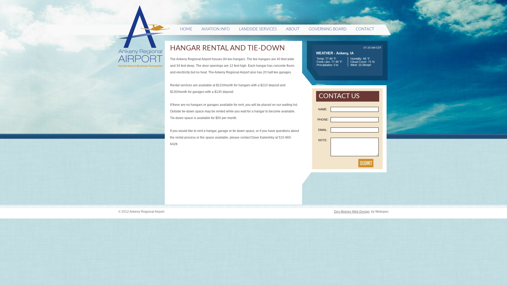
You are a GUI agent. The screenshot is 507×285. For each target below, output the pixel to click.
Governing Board (327, 29)
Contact (365, 29)
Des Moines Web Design (352, 211)
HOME (186, 29)
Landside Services (258, 29)
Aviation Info (215, 29)
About (292, 29)
